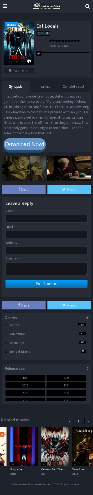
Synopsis (15, 86)
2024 (66, 385)
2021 (25, 401)
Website (11, 242)
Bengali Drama (20, 351)
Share (25, 189)
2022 (66, 393)
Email (10, 227)
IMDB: (52, 45)
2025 (25, 385)
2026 (66, 378)
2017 (40, 33)
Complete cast (73, 86)
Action (14, 325)
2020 (66, 401)
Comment (12, 258)
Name (10, 211)
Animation (17, 343)
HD (25, 378)
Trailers (44, 86)
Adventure (17, 334)
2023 (25, 393)
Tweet (71, 189)
